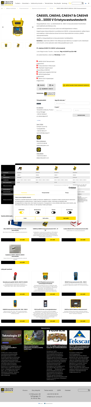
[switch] (37, 212)
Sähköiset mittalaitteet (11, 8)
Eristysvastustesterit (24, 8)
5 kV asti (51, 8)
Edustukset (25, 3)
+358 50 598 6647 (42, 114)
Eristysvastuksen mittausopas (46, 65)
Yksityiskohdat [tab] (45, 192)
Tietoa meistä (48, 390)
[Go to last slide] (3, 27)
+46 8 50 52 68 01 (42, 155)
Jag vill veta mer (60, 100)
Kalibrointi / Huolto (47, 88)
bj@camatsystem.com (43, 145)
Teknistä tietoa (49, 3)
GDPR (59, 390)
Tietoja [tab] (67, 192)
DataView (40, 40)
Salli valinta (45, 218)
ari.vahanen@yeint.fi (42, 116)
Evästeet (68, 390)
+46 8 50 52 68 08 (42, 143)
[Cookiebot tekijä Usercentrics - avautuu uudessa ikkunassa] (69, 188)
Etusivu (25, 390)
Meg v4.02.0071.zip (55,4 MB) (68, 51)
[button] (6, 45)
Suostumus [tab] (24, 192)
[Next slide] (33, 27)
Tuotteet (17, 3)
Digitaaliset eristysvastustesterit (39, 8)
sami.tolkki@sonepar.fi (43, 133)
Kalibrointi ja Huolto (36, 3)
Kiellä (25, 218)
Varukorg (65, 3)
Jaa (52, 85)
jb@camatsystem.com (43, 158)
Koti (2, 8)
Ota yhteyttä (57, 3)
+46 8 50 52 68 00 (52, 394)
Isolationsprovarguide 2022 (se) (47, 72)
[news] (11, 353)
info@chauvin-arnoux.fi (54, 396)
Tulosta (42, 85)
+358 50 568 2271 (42, 131)
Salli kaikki (66, 218)
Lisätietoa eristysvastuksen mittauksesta (76, 85)
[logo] (7, 3)
